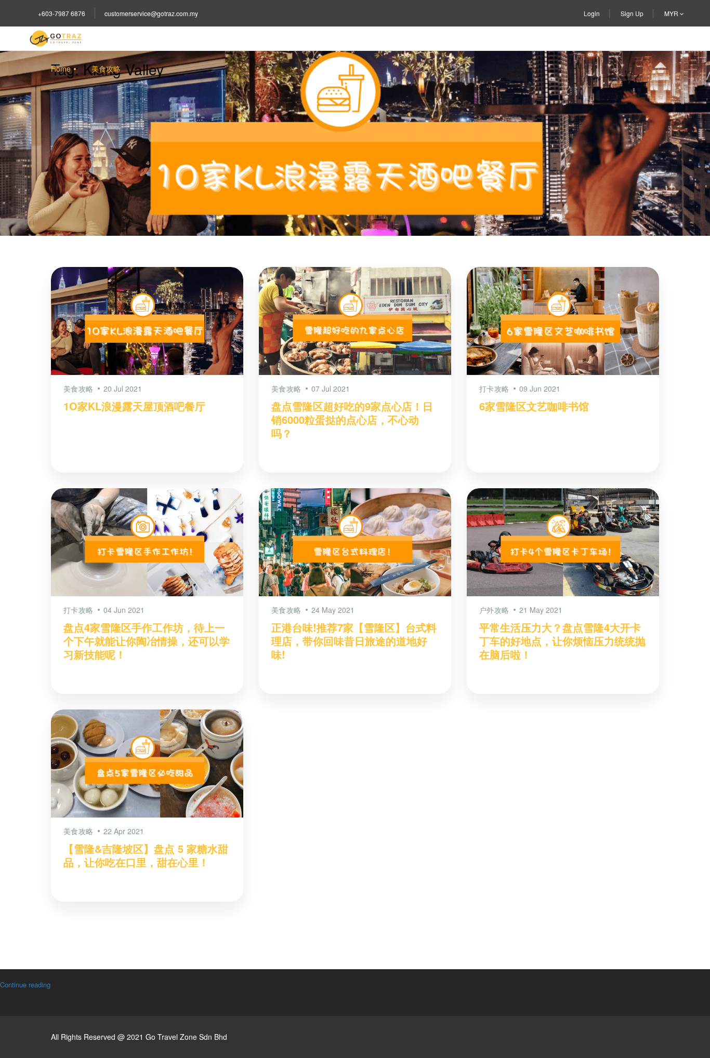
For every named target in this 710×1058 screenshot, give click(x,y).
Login (592, 13)
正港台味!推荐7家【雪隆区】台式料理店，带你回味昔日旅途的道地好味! (354, 641)
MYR (672, 13)
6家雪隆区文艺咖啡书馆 (534, 405)
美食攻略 (106, 68)
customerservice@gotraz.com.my (151, 13)
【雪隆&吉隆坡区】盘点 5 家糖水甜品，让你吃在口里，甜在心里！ (145, 855)
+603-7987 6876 (61, 13)
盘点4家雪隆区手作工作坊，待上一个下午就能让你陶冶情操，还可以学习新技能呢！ (146, 641)
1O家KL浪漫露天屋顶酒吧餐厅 (134, 405)
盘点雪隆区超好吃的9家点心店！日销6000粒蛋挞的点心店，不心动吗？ (352, 419)
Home (61, 68)
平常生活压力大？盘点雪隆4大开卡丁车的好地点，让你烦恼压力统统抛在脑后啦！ (562, 641)
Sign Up (632, 13)
